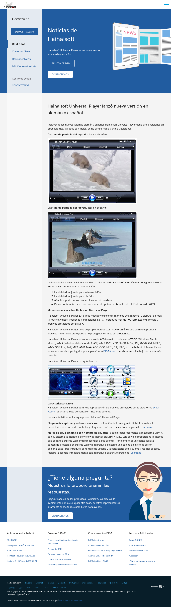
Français (50, 582)
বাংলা (28, 587)
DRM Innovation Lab (24, 66)
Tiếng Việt (101, 582)
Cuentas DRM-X (57, 533)
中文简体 (114, 582)
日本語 (124, 582)
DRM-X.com (110, 351)
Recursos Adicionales (141, 533)
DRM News (18, 44)
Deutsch (61, 582)
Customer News (21, 51)
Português (73, 582)
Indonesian (87, 582)
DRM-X (37, 587)
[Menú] (166, 4)
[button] (24, 31)
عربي (21, 587)
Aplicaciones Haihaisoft (20, 533)
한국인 (12, 587)
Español (39, 582)
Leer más (147, 427)
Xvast (46, 587)
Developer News (21, 59)
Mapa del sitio (59, 587)
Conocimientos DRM (100, 533)
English (28, 582)
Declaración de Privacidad (71, 600)
